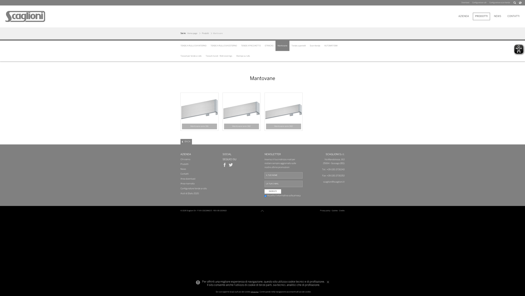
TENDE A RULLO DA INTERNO (193, 46)
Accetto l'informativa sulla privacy (284, 196)
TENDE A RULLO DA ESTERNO (224, 46)
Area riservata (187, 184)
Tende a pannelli (298, 46)
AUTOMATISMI (331, 46)
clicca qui (255, 292)
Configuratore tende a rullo (193, 189)
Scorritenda (315, 46)
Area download (187, 179)
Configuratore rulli (479, 3)
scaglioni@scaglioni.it (334, 182)
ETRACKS (269, 46)
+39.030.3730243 (336, 170)
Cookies (335, 210)
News (183, 169)
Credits (342, 210)
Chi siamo (185, 159)
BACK (188, 142)
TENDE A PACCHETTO (251, 46)
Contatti (184, 174)
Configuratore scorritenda (499, 3)
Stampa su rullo (243, 56)
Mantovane (282, 46)
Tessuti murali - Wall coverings (219, 56)
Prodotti (205, 33)
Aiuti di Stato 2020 (189, 194)
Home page (192, 33)
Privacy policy (325, 210)
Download (465, 3)
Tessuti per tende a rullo (191, 56)
